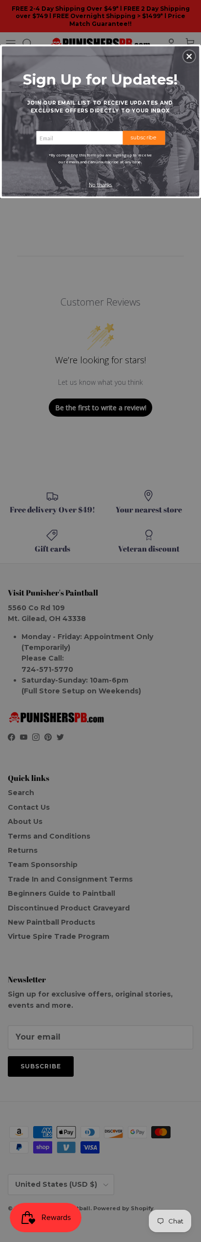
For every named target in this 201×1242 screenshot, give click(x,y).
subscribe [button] (144, 137)
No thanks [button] (100, 184)
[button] (189, 56)
